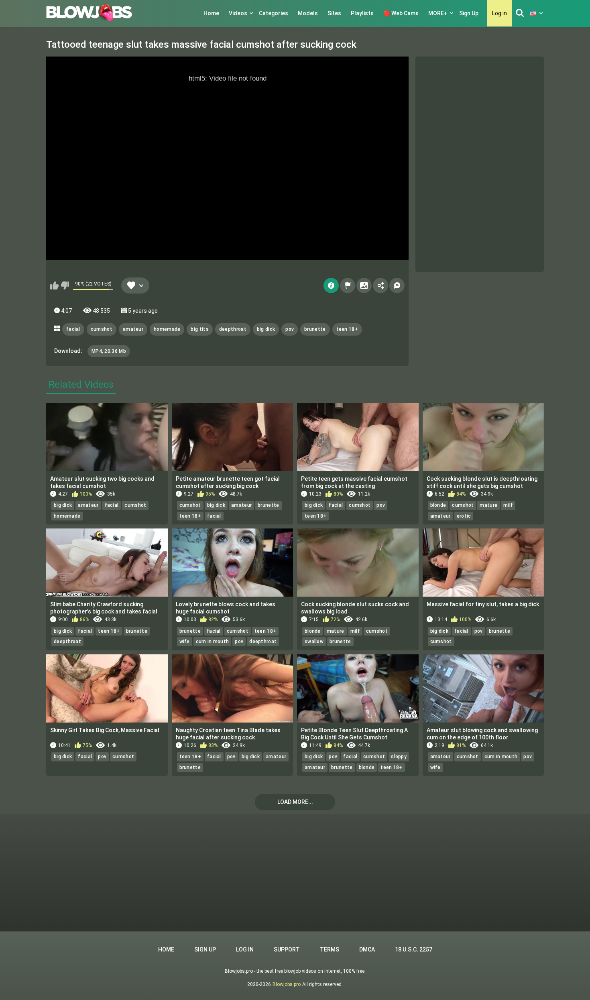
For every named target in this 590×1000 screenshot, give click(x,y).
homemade (167, 329)
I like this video (54, 285)
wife (184, 641)
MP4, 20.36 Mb (109, 351)
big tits (199, 329)
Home (211, 13)
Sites (334, 13)
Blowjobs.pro (287, 984)
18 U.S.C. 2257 (413, 949)
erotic (464, 516)
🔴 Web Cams (401, 13)
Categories (273, 13)
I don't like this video (65, 285)
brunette (315, 329)
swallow (314, 641)
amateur (133, 329)
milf (508, 505)
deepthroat (232, 329)
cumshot (101, 329)
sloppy (399, 756)
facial (73, 329)
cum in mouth (212, 641)
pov (289, 329)
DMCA (367, 949)
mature (488, 505)
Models (308, 13)
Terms (329, 949)
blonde (438, 505)
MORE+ (438, 13)
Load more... (295, 802)
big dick (266, 329)
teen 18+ (347, 329)
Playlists (362, 13)
